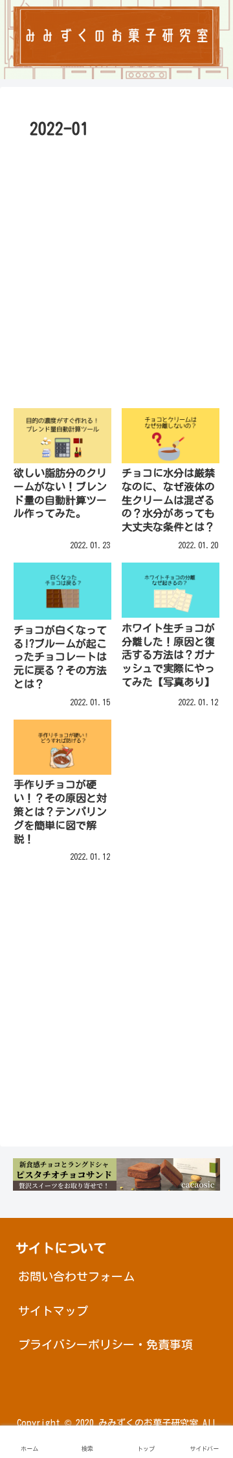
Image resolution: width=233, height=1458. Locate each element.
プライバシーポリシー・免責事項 (105, 1344)
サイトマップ (53, 1311)
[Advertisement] (116, 267)
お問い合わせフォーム (76, 1276)
